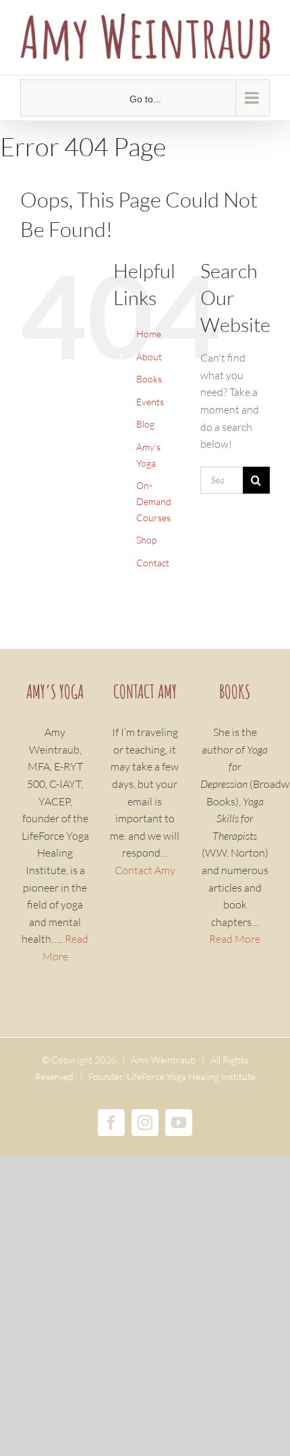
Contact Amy (145, 870)
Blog (145, 424)
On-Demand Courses (153, 501)
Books (149, 379)
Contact (152, 562)
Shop (146, 539)
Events (150, 401)
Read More (234, 939)
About (149, 356)
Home (148, 333)
